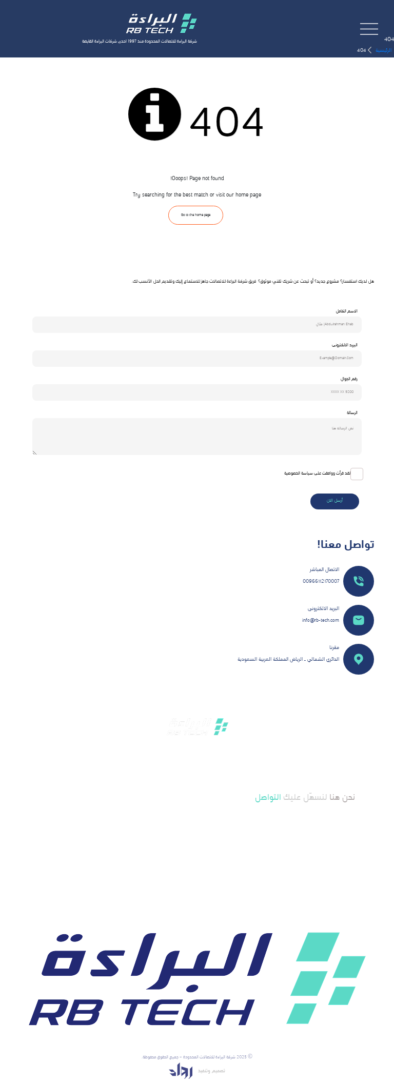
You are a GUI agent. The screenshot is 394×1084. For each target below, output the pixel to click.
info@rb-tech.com (320, 620)
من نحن (214, 822)
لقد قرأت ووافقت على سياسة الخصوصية (317, 474)
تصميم (217, 1071)
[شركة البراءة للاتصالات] (161, 24)
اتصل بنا (213, 868)
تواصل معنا (305, 833)
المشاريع (213, 840)
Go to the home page (195, 215)
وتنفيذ (203, 1071)
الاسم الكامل (347, 311)
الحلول (215, 850)
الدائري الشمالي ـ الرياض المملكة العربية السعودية (288, 659)
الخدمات (213, 831)
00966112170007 (321, 581)
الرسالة (352, 413)
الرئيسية (382, 50)
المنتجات (213, 859)
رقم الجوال (349, 379)
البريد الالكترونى (345, 345)
